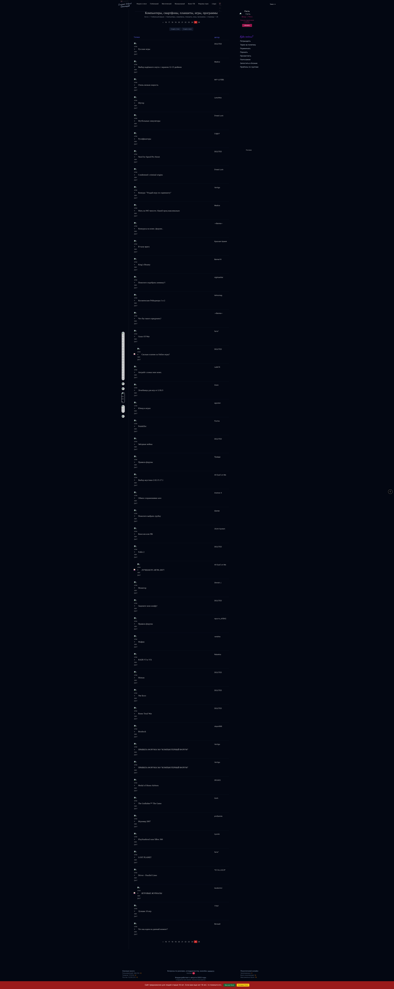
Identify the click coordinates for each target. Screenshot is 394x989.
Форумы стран (203, 4)
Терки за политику (248, 45)
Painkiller (142, 426)
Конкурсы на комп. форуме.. (150, 228)
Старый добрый (125, 5)
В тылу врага (143, 246)
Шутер (141, 103)
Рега (250, 17)
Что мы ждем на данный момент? (153, 929)
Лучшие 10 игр (144, 911)
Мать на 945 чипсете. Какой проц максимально (159, 211)
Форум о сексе (142, 4)
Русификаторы (144, 139)
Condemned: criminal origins (150, 175)
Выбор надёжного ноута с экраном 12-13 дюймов (160, 67)
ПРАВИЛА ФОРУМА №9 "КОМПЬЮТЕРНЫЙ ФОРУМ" (163, 749)
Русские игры (144, 49)
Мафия (141, 642)
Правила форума (145, 462)
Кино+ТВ (191, 4)
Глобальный (154, 4)
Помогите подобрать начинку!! (151, 282)
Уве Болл (142, 695)
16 (166, 22)
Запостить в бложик (248, 63)
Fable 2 (141, 552)
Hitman (141, 677)
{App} (214, 4)
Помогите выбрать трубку (149, 516)
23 (189, 22)
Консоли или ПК (145, 534)
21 (182, 22)
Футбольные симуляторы (149, 121)
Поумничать (245, 48)
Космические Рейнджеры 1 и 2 (151, 300)
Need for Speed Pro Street (149, 157)
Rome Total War (145, 713)
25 (195, 22)
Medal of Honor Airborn (148, 785)
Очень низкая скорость (148, 85)
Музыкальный (180, 4)
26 (199, 22)
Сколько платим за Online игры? (155, 354)
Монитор (142, 588)
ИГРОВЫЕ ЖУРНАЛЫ (151, 893)
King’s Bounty (144, 264)
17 (169, 22)
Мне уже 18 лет (229, 985)
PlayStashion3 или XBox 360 (150, 839)
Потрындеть (245, 41)
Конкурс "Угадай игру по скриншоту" (154, 193)
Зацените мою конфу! (147, 606)
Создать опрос (187, 29)
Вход (244, 17)
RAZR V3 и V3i (145, 660)
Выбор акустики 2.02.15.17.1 (150, 480)
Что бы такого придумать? (149, 318)
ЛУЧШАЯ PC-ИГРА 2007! (152, 570)
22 (185, 22)
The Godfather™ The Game (149, 803)
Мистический (166, 4)
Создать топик (175, 29)
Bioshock (142, 731)
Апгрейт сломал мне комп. (150, 372)
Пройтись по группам (249, 67)
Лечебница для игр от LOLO (150, 390)
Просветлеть (245, 56)
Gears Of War (144, 336)
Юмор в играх (144, 408)
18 (172, 22)
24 (192, 22)
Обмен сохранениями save (149, 498)
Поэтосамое (245, 60)
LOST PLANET (144, 857)
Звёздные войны (145, 444)
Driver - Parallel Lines (147, 875)
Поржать (244, 52)
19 (175, 22)
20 (179, 22)
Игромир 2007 (144, 821)
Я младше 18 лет (243, 985)
